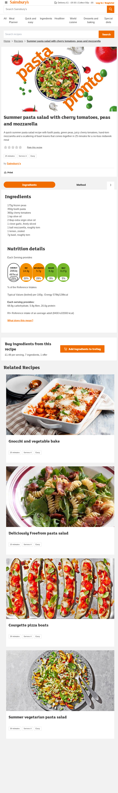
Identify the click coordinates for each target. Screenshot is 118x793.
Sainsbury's (14, 163)
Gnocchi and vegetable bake (34, 441)
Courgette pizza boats (28, 625)
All (5, 18)
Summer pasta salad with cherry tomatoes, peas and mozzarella (64, 41)
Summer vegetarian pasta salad (38, 717)
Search (106, 34)
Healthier (60, 18)
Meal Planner (13, 20)
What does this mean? (20, 320)
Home (7, 41)
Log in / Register (105, 2)
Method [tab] (81, 185)
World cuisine (73, 20)
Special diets (108, 20)
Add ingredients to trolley (85, 349)
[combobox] (55, 9)
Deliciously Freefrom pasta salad (38, 533)
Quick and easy (30, 20)
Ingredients (46, 18)
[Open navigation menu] (6, 2)
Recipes (18, 41)
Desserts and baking (91, 20)
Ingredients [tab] (29, 185)
